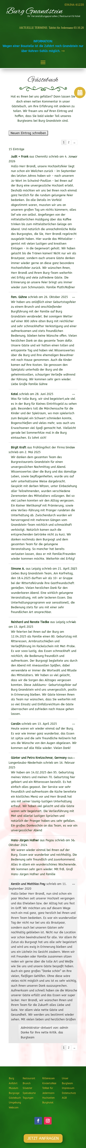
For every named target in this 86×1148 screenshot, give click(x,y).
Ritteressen (48, 1078)
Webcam (13, 1107)
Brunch (27, 1083)
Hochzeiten (48, 1098)
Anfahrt (13, 1083)
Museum (13, 1088)
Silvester (27, 1088)
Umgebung (15, 1102)
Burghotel (47, 1102)
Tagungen (28, 1098)
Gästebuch (15, 1098)
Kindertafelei (49, 1083)
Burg (11, 1078)
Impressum (68, 1088)
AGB (64, 1098)
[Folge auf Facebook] (38, 1121)
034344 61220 (74, 4)
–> (63, 51)
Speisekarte (29, 1093)
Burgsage (14, 1093)
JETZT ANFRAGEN (43, 1138)
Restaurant (29, 1078)
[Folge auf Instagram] (48, 1121)
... (74, 157)
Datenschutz (69, 1093)
